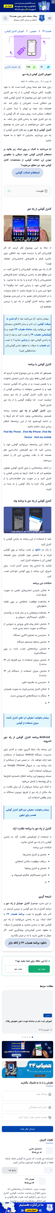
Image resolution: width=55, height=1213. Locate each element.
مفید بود (41, 969)
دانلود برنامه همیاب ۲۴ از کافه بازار (28, 943)
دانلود (37, 550)
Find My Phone (12, 432)
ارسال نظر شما (27, 1129)
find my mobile (42, 437)
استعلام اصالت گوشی (28, 173)
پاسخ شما (12, 1170)
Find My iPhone (32, 432)
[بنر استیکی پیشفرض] (27, 1207)
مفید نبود (18, 969)
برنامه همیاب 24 (14, 914)
